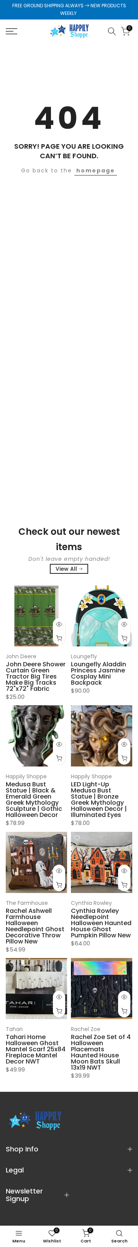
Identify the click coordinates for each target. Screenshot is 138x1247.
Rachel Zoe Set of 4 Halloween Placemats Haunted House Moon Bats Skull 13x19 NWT (101, 1052)
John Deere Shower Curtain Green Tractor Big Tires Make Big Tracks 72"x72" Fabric (36, 676)
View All (66, 569)
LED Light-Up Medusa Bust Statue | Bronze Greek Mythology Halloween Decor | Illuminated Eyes (99, 799)
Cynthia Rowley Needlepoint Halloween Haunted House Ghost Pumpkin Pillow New (101, 923)
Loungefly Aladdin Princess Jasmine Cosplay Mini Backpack (98, 673)
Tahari (14, 1029)
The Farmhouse (27, 903)
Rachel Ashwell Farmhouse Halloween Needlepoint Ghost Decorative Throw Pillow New (35, 926)
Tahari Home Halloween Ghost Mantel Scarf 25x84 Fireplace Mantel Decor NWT (36, 1049)
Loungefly (84, 656)
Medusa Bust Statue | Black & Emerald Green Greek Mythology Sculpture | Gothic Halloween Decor (34, 799)
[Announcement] (69, 10)
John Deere (21, 656)
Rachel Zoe (85, 1029)
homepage (95, 170)
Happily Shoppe (26, 776)
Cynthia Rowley (91, 903)
